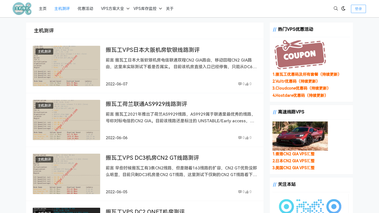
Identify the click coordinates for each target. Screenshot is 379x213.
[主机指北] (22, 8)
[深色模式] (343, 8)
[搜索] (336, 8)
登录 (358, 9)
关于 (170, 8)
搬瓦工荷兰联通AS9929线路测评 (146, 104)
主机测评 (62, 8)
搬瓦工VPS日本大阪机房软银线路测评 (153, 50)
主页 (43, 8)
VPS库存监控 (144, 8)
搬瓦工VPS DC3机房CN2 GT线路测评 (152, 157)
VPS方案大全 (112, 8)
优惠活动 (85, 8)
